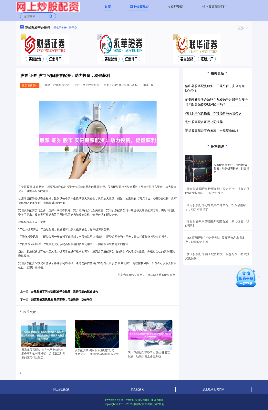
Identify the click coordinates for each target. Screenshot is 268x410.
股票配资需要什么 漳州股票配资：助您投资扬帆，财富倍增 (231, 168)
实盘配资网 (175, 6)
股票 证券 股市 (29, 85)
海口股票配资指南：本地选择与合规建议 (213, 113)
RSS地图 (143, 400)
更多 (241, 27)
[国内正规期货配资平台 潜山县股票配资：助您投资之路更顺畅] (150, 335)
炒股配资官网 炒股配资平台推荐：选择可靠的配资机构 (64, 291)
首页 (108, 6)
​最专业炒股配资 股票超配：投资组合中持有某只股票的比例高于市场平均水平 (217, 191)
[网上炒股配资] (48, 6)
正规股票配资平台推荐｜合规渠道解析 (211, 130)
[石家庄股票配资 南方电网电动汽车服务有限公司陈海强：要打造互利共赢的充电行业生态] (43, 333)
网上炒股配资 (139, 6)
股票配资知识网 (143, 404)
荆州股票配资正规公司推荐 (204, 122)
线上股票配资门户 (214, 6)
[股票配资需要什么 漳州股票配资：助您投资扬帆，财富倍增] (198, 168)
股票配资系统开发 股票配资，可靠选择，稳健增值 (61, 299)
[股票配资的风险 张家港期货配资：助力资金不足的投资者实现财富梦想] (97, 334)
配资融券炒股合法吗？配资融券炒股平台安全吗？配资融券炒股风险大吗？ (216, 101)
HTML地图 (156, 400)
